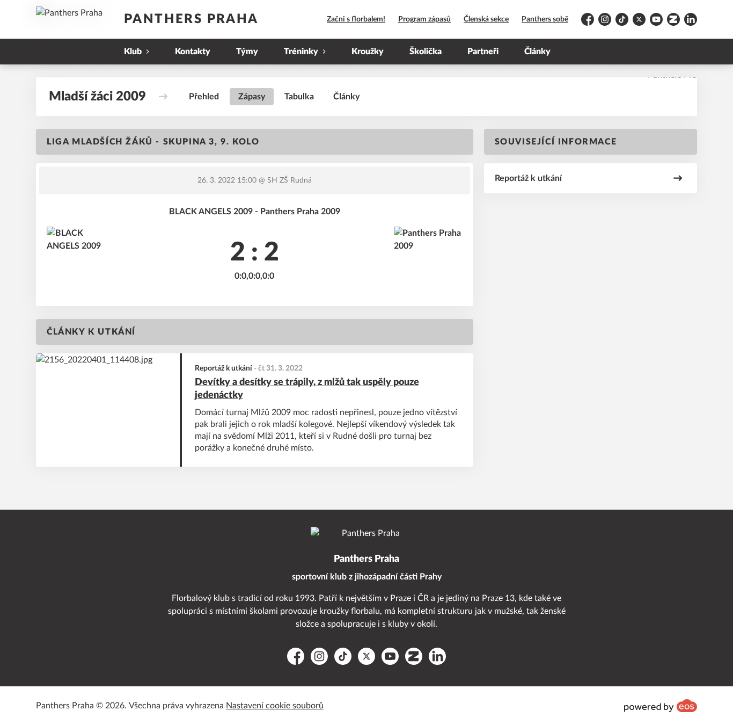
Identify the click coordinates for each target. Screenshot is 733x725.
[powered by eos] (660, 705)
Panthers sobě (545, 19)
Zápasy (251, 96)
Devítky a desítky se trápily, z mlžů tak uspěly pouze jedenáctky (307, 389)
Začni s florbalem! (356, 19)
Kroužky (367, 51)
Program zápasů (424, 19)
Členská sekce (486, 19)
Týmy (247, 51)
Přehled (204, 96)
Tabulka (299, 96)
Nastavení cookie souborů (275, 705)
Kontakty (192, 51)
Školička (425, 51)
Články (537, 51)
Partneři (483, 51)
